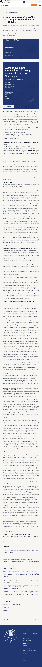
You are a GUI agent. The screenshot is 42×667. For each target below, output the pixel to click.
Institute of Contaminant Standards (29, 650)
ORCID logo (12, 146)
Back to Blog (5, 610)
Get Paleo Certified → (16, 604)
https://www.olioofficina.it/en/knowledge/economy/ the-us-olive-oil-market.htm (21, 561)
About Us (25, 645)
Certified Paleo (26, 118)
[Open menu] (40, 5)
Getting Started (26, 631)
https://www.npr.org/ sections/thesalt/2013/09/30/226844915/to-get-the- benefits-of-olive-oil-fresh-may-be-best (21, 574)
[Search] (24, 2)
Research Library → (7, 604)
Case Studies (35, 631)
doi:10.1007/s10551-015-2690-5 (30, 594)
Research (35, 633)
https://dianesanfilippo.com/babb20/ (12, 588)
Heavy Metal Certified (27, 648)
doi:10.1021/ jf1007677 (14, 582)
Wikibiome (25, 653)
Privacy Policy (25, 661)
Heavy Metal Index (26, 651)
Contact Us (25, 647)
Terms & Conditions (30, 661)
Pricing (24, 633)
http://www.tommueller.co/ (10, 568)
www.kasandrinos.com (10, 556)
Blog (6, 12)
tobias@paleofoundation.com (16, 153)
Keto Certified (33, 118)
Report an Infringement (27, 640)
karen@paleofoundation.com (32, 153)
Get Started (34, 5)
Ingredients (35, 635)
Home (3, 12)
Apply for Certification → (8, 607)
